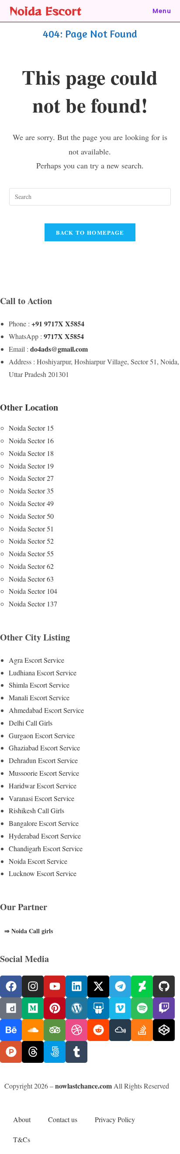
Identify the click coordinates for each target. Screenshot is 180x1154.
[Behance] (11, 1030)
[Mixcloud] (120, 1030)
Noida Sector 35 (31, 490)
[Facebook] (11, 986)
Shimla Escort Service (39, 684)
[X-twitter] (98, 986)
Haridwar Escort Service (42, 785)
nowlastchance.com (83, 1086)
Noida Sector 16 (31, 440)
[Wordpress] (76, 1008)
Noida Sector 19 (31, 465)
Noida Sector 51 (31, 528)
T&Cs (21, 1139)
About (22, 1119)
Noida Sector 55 (31, 553)
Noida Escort (45, 10)
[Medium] (33, 1008)
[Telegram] (120, 986)
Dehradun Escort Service (43, 760)
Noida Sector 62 (31, 566)
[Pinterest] (55, 1008)
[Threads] (33, 1052)
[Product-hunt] (11, 1052)
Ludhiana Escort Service (42, 672)
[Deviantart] (142, 986)
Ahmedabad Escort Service (46, 710)
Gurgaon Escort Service (42, 735)
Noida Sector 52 (31, 540)
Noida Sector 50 (31, 515)
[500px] (55, 1052)
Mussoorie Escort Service (44, 772)
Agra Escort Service (36, 659)
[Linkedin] (76, 986)
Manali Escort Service (39, 697)
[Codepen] (164, 1030)
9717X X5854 (64, 336)
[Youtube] (55, 986)
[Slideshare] (98, 1008)
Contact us (62, 1119)
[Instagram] (33, 986)
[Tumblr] (76, 1052)
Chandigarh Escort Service (46, 848)
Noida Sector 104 (33, 591)
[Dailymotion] (11, 1008)
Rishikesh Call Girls (36, 810)
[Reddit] (98, 1030)
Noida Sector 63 (31, 578)
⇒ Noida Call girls (28, 930)
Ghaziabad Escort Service (44, 747)
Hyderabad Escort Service (45, 835)
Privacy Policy (115, 1119)
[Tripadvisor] (55, 1030)
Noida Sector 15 (31, 427)
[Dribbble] (76, 1030)
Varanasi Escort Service (41, 798)
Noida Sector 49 (31, 503)
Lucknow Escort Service (42, 873)
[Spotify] (142, 1008)
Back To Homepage (90, 232)
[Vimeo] (120, 1008)
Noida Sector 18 (31, 453)
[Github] (164, 986)
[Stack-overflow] (142, 1030)
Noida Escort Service (38, 861)
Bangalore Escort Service (44, 823)
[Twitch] (164, 1008)
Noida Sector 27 (31, 478)
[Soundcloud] (33, 1030)
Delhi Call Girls (30, 722)
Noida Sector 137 (33, 603)
